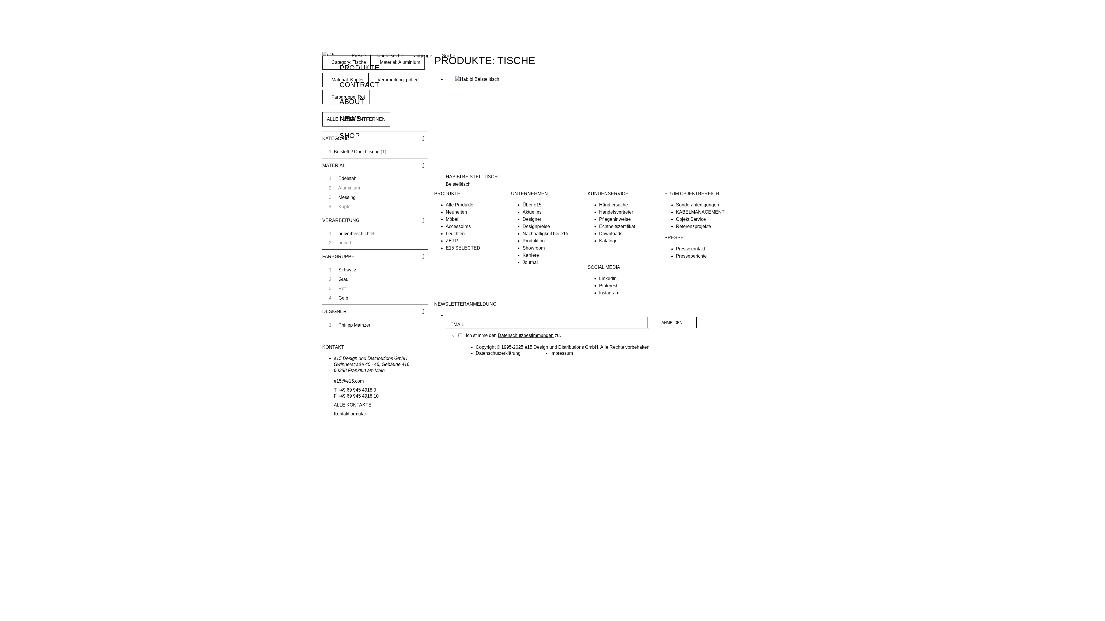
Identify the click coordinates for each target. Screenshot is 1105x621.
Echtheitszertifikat (617, 226)
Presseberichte (691, 256)
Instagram (609, 292)
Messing (347, 197)
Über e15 (532, 204)
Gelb (343, 298)
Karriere (531, 255)
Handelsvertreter (616, 212)
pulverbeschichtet (356, 233)
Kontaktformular (350, 413)
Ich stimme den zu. (513, 335)
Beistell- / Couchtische (357, 151)
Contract (359, 85)
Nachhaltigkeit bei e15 (545, 233)
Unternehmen (529, 193)
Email (457, 324)
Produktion (534, 240)
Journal (530, 262)
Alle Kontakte (352, 404)
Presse (674, 237)
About (352, 102)
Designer (532, 219)
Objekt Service (691, 219)
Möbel (452, 219)
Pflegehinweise (615, 219)
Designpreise (536, 226)
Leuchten (455, 233)
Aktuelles (532, 212)
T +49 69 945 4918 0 (355, 390)
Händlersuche (388, 55)
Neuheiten (456, 212)
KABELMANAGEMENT (700, 212)
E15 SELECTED (463, 248)
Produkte (359, 68)
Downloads (610, 233)
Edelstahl (348, 178)
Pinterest (608, 285)
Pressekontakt (690, 248)
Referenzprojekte (693, 226)
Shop (350, 135)
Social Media (604, 267)
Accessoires (458, 226)
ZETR (452, 240)
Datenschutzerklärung (498, 353)
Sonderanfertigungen (697, 204)
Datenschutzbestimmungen (526, 335)
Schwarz (347, 269)
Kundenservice (608, 193)
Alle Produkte (459, 204)
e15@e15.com (349, 381)
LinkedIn (608, 278)
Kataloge (608, 240)
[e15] (328, 55)
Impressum (561, 353)
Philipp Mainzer (354, 325)
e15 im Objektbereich (691, 193)
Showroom (534, 248)
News (350, 118)
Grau (343, 279)
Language (421, 55)
